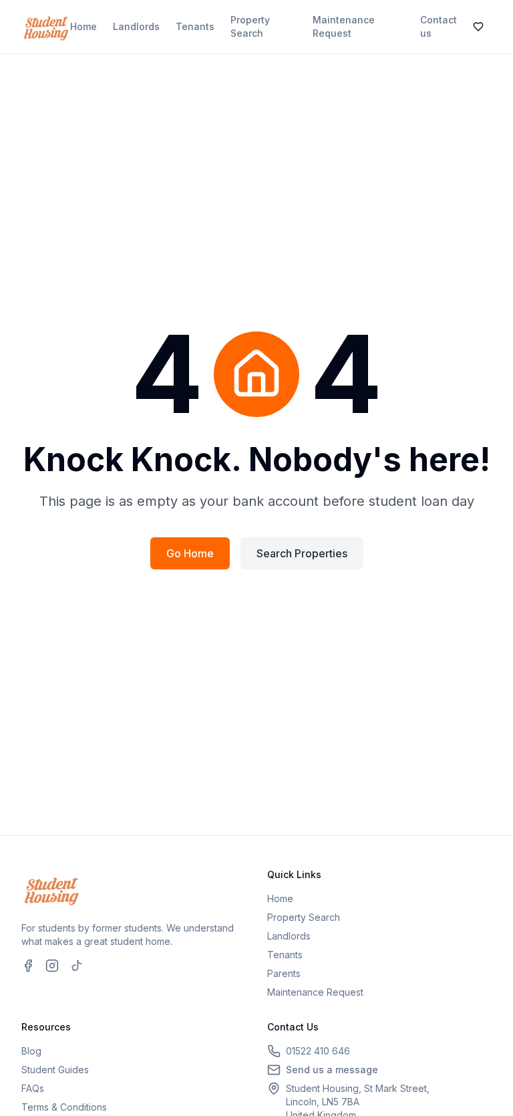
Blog (31, 1051)
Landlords (136, 26)
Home (83, 26)
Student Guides (55, 1069)
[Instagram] (52, 965)
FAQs (32, 1088)
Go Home (190, 553)
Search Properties (301, 553)
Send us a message (332, 1069)
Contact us (438, 26)
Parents (284, 973)
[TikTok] (76, 965)
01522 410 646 (318, 1051)
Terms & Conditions (64, 1107)
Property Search (250, 26)
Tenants (195, 26)
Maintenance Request (344, 26)
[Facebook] (28, 965)
